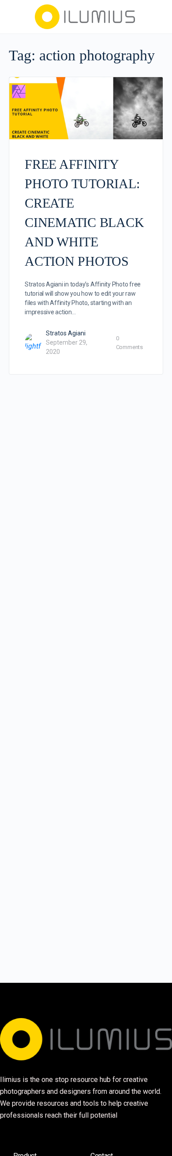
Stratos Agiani (66, 333)
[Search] (155, 16)
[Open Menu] (14, 15)
